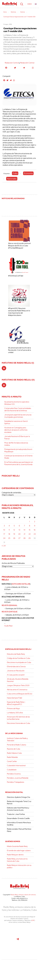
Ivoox (32, 940)
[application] (4, 368)
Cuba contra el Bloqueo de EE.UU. (19, 694)
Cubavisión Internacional (16, 765)
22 (30, 534)
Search (21, 4)
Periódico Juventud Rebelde (17, 778)
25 (9, 538)
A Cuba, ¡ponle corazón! (15, 675)
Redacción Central (27, 63)
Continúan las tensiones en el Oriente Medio (18, 457)
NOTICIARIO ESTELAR (21, 584)
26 (14, 538)
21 (24, 534)
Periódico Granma (14, 774)
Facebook (17, 930)
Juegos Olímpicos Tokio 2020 (18, 685)
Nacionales (11, 178)
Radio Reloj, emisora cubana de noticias (23, 895)
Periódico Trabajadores (15, 782)
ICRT (32, 920)
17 (4, 534)
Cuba (15, 173)
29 (29, 538)
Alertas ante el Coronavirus (17, 689)
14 (24, 530)
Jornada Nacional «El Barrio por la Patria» (17, 437)
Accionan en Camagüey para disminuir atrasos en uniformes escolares (15, 429)
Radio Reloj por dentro (15, 854)
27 (19, 538)
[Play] (4, 368)
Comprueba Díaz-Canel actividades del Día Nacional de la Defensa (17, 409)
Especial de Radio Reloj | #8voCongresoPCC (16, 703)
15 (29, 530)
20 (19, 534)
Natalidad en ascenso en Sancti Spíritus (16, 422)
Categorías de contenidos (11, 492)
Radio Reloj (9, 4)
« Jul (4, 545)
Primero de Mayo (13, 708)
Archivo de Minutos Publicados (13, 563)
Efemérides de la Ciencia (16, 666)
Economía (28, 173)
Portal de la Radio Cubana (16, 745)
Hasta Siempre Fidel (14, 698)
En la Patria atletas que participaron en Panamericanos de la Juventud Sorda (18, 463)
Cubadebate (11, 770)
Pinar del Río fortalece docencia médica (16, 444)
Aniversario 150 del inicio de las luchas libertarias (18, 718)
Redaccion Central (12, 63)
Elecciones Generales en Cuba (18, 723)
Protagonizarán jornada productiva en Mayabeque (18, 450)
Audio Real (8, 626)
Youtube (7, 940)
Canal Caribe (12, 761)
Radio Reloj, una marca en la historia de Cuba (17, 860)
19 (14, 534)
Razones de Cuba (13, 749)
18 (9, 534)
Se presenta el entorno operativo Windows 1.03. (16, 403)
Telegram (17, 940)
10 (4, 530)
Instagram (32, 930)
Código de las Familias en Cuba (18, 658)
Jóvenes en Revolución (15, 671)
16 (34, 530)
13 (19, 530)
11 (9, 530)
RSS (19, 950)
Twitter (8, 930)
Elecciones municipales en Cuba (19, 662)
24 (4, 538)
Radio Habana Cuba (14, 753)
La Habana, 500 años (15, 712)
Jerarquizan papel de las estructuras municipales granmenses (17, 416)
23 (35, 534)
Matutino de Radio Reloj (16, 654)
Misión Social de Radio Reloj (17, 846)
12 (14, 530)
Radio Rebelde (12, 757)
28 (24, 538)
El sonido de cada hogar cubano (19, 850)
